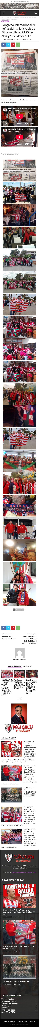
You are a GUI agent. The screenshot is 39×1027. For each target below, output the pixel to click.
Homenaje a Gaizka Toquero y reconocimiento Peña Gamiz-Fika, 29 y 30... (19, 912)
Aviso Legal (33, 1021)
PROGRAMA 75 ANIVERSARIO (15, 981)
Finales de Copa (8, 1010)
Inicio (2, 17)
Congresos (8, 17)
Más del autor (27, 666)
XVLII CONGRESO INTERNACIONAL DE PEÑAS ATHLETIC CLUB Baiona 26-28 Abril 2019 (32, 686)
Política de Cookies (22, 1021)
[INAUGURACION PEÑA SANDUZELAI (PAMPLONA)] (19, 932)
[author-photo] (19, 653)
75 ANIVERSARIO (7, 984)
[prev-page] (18, 698)
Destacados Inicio (7, 917)
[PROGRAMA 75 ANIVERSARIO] (19, 967)
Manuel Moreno (8, 39)
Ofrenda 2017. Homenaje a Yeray (8, 638)
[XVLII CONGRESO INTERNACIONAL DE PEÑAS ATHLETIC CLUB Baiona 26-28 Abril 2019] (32, 674)
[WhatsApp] (18, 45)
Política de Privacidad (9, 1021)
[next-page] (21, 698)
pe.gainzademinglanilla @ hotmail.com (23, 872)
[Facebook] (3, 45)
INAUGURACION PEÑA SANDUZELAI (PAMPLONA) (18, 947)
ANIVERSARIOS (8, 1012)
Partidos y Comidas (9, 1003)
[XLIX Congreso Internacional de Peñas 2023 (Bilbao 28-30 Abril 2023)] (19, 674)
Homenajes (6, 1006)
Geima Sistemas (24, 1024)
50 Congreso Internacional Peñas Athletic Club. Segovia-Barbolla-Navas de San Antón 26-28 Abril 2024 (7, 687)
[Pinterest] (13, 45)
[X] (8, 45)
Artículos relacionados (15, 666)
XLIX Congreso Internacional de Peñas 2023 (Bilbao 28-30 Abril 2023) (19, 684)
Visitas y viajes (6, 951)
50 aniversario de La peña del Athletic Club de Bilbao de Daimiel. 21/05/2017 (30, 640)
